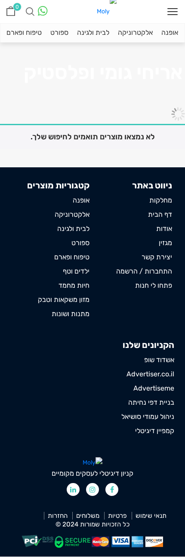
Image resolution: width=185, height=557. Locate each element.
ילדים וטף (76, 271)
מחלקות (160, 200)
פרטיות (117, 516)
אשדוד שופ (159, 360)
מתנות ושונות (70, 314)
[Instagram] (92, 489)
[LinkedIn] (73, 489)
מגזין (165, 243)
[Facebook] (111, 489)
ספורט (59, 32)
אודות (164, 229)
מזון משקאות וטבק (63, 299)
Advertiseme (153, 388)
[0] (10, 11)
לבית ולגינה (93, 32)
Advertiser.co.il (150, 374)
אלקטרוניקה (135, 32)
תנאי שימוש (151, 516)
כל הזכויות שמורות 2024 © (93, 524)
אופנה (169, 32)
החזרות (58, 516)
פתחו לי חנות (153, 285)
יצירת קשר (157, 257)
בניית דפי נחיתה (151, 402)
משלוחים (87, 516)
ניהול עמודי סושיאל (147, 416)
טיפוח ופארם (24, 32)
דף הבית (160, 214)
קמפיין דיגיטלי (154, 431)
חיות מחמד (74, 285)
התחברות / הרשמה (144, 271)
